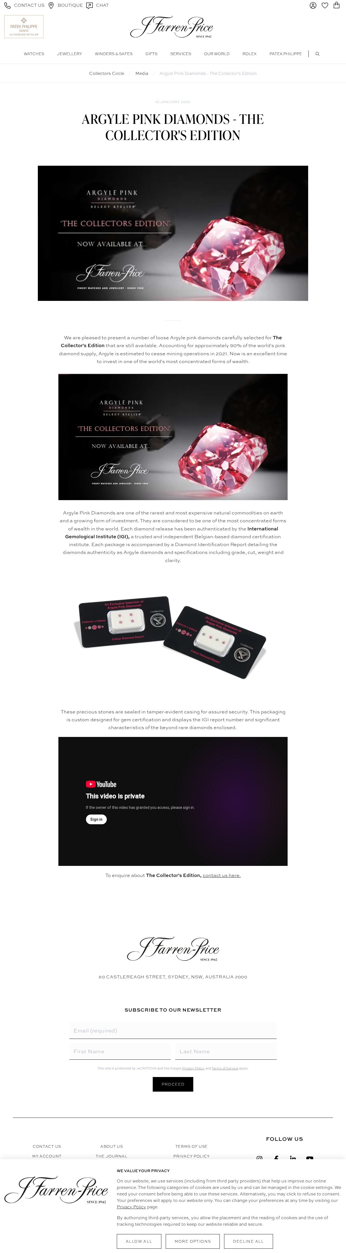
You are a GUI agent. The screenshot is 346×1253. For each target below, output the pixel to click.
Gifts (151, 53)
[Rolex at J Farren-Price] (321, 26)
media (141, 73)
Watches (34, 53)
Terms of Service (225, 1068)
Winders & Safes (113, 53)
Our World (216, 53)
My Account (47, 1156)
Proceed (173, 1084)
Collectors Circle (106, 73)
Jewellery (69, 53)
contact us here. (222, 875)
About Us (111, 1146)
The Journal (112, 1156)
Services (180, 53)
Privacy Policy (193, 1068)
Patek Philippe (286, 53)
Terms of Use (191, 1146)
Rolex (249, 53)
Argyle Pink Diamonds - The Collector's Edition (208, 73)
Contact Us (47, 1146)
